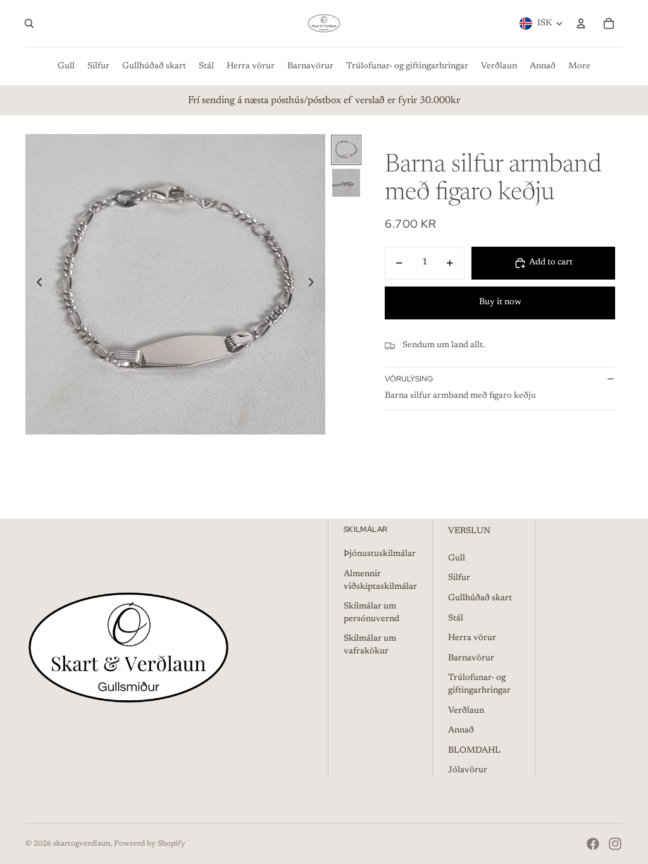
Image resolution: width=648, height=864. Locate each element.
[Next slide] (314, 285)
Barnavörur (471, 658)
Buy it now (500, 302)
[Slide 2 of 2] (346, 183)
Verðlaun (466, 711)
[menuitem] (66, 66)
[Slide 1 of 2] (346, 150)
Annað (461, 730)
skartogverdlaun (81, 844)
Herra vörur (472, 638)
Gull (456, 558)
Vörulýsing (409, 379)
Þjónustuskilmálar (380, 554)
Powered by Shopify (149, 844)
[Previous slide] (35, 285)
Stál (455, 618)
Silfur (459, 578)
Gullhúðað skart (480, 598)
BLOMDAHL (474, 750)
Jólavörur (467, 770)
